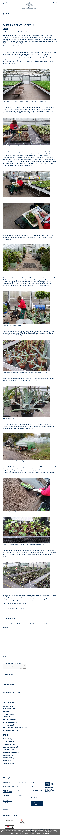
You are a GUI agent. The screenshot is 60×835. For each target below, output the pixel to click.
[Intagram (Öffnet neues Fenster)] (8, 777)
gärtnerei (11, 608)
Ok (47, 833)
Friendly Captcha (23, 668)
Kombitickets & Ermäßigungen (7, 791)
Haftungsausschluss (37, 790)
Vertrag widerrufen (35, 803)
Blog (18, 790)
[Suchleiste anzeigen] (7, 3)
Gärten (5, 29)
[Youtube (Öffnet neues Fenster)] (4, 777)
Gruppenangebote (22, 782)
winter (16, 608)
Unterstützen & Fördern (7, 801)
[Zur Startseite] (29, 5)
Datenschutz (34, 794)
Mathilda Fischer (25, 32)
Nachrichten (6, 782)
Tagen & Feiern (7, 806)
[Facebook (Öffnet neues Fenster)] (13, 777)
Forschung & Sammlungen (6, 796)
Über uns (5, 810)
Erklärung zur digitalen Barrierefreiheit (21, 795)
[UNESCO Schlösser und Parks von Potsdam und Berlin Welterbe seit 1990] (50, 787)
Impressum (34, 797)
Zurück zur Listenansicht (11, 20)
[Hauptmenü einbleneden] (4, 3)
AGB (32, 786)
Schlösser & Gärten (8, 786)
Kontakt (33, 782)
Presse (19, 786)
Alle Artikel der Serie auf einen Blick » (15, 46)
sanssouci (22, 608)
